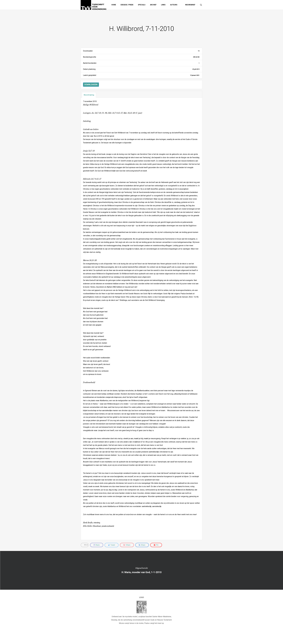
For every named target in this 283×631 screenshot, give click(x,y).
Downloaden (91, 84)
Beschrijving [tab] (89, 95)
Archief (153, 5)
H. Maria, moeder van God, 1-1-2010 (141, 570)
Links (163, 5)
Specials (141, 5)
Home (113, 5)
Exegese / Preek (127, 5)
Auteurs (173, 5)
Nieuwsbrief (190, 5)
